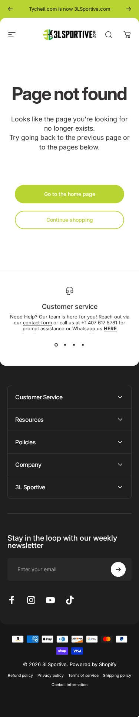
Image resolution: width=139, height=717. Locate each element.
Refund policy (20, 675)
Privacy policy (50, 675)
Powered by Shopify (93, 664)
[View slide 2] (65, 344)
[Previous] (10, 9)
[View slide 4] (83, 344)
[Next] (128, 9)
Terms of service (83, 675)
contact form (37, 322)
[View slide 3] (74, 344)
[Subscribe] (118, 569)
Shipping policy (117, 675)
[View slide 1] (56, 344)
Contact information (69, 684)
